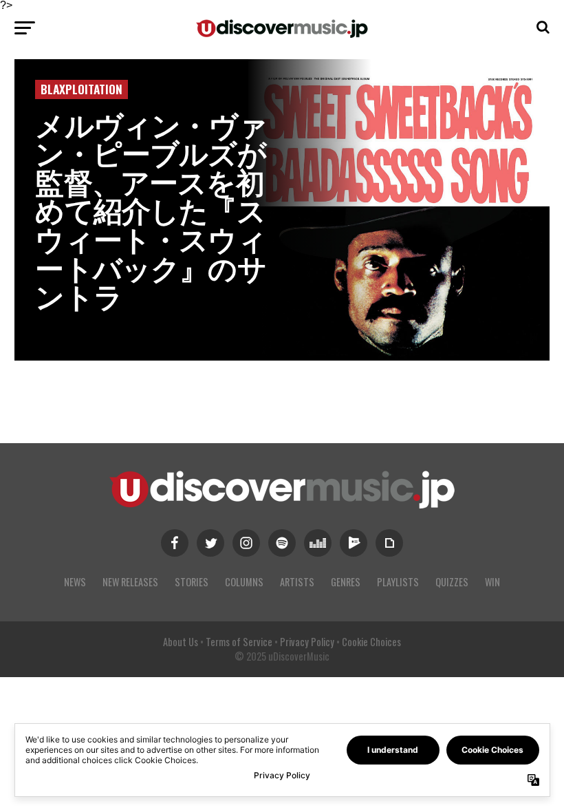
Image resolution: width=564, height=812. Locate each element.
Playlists (398, 582)
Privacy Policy (307, 641)
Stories (191, 582)
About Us (180, 641)
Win (492, 582)
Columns (244, 582)
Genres (345, 582)
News (75, 582)
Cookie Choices (371, 641)
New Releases (130, 582)
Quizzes (451, 582)
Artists (297, 582)
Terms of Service (239, 641)
